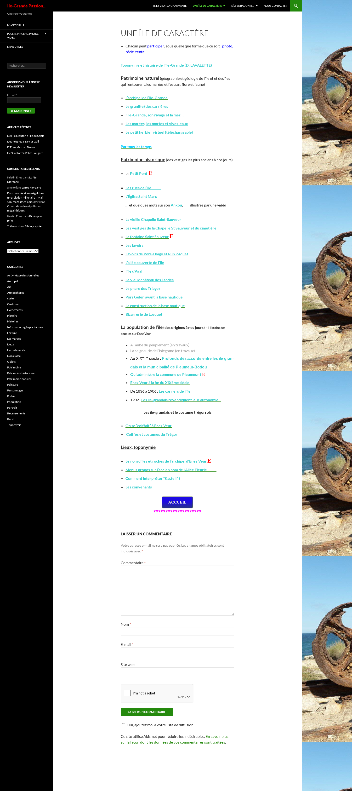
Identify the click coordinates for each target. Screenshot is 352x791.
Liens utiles (15, 46)
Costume (12, 304)
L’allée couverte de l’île (144, 262)
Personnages (15, 390)
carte (10, 298)
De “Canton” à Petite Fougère (25, 153)
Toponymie (14, 425)
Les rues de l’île (143, 187)
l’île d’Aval (133, 271)
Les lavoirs (134, 245)
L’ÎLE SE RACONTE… (242, 5)
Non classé (14, 356)
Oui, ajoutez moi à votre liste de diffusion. (160, 724)
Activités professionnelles (23, 275)
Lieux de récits (16, 350)
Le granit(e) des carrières (146, 106)
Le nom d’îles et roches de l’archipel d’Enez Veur (166, 461)
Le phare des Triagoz (142, 288)
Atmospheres (15, 292)
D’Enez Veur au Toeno (21, 147)
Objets (11, 361)
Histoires (12, 321)
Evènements (15, 310)
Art (9, 287)
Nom (126, 624)
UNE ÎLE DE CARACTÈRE (207, 5)
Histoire (12, 315)
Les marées (14, 338)
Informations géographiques (25, 327)
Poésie (11, 396)
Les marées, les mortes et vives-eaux (156, 123)
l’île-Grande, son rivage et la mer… (154, 115)
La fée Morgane (31, 187)
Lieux (10, 344)
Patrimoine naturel (19, 379)
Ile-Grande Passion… (26, 5)
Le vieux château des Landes (149, 279)
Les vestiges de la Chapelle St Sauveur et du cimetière (170, 228)
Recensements (16, 413)
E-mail (127, 644)
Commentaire (133, 562)
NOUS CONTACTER (275, 5)
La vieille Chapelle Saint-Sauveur (153, 219)
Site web (128, 664)
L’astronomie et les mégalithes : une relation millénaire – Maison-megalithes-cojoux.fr (26, 197)
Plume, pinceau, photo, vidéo (23, 35)
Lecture (12, 333)
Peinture (12, 384)
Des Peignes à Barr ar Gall (23, 141)
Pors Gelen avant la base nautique (154, 297)
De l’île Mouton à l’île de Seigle (25, 136)
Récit (10, 419)
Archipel (12, 281)
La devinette (15, 24)
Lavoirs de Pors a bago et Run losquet (156, 254)
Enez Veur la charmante (170, 5)
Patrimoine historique (20, 373)
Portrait (12, 407)
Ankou (176, 205)
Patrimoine (14, 367)
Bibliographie (32, 226)
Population (14, 402)
